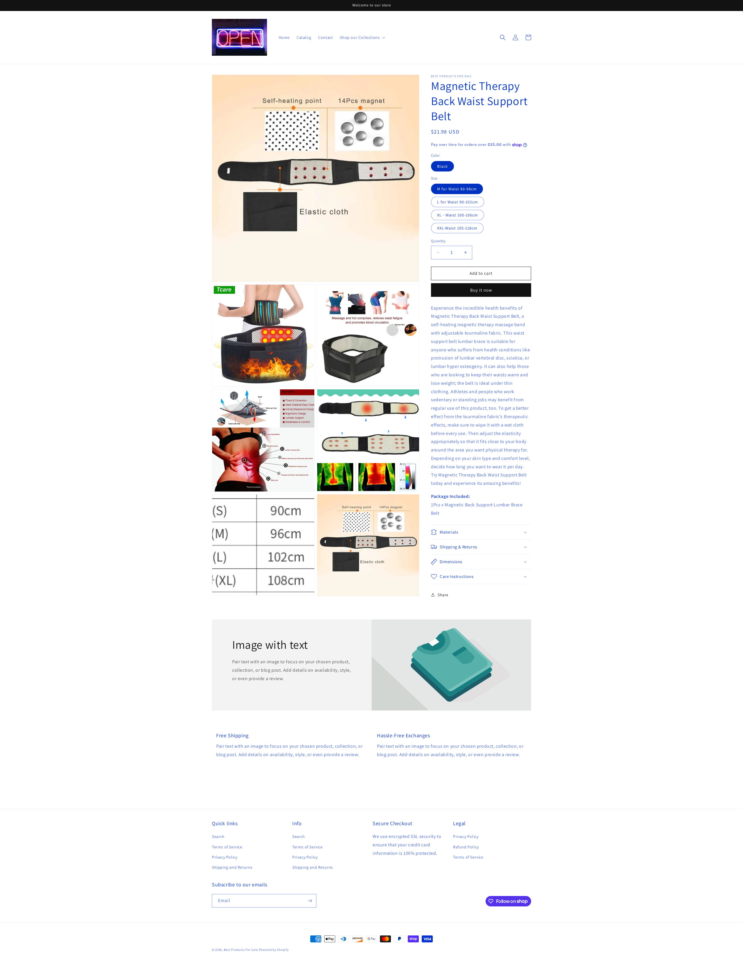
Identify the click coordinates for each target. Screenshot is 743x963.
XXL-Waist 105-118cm (457, 228)
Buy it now (481, 290)
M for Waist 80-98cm (457, 188)
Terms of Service (227, 847)
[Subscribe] (309, 901)
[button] (502, 37)
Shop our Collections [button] (360, 37)
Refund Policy (466, 847)
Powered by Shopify (274, 950)
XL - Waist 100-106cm (457, 215)
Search (218, 836)
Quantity (438, 241)
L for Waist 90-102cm (457, 202)
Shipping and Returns (232, 867)
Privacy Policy (224, 857)
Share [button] (443, 594)
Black (442, 166)
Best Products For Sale (241, 950)
